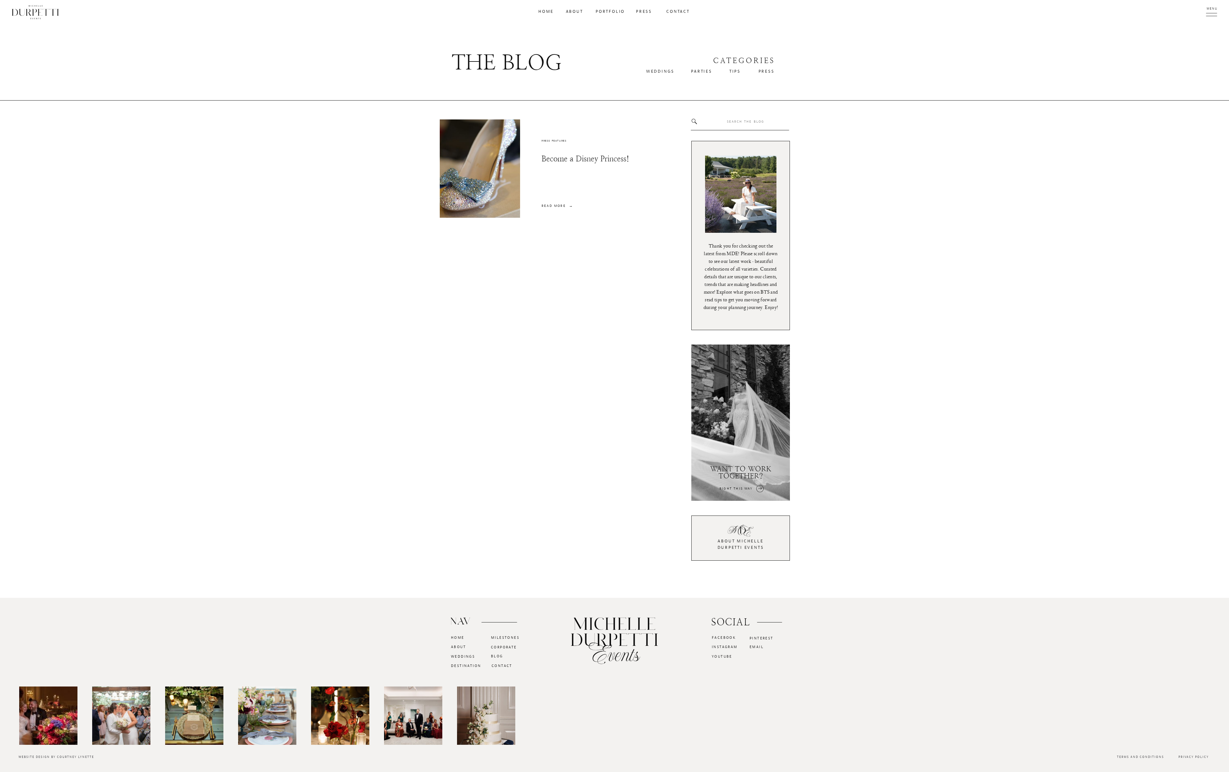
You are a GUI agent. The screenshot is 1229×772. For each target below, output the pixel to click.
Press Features (554, 141)
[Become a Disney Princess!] (480, 168)
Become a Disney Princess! (585, 158)
